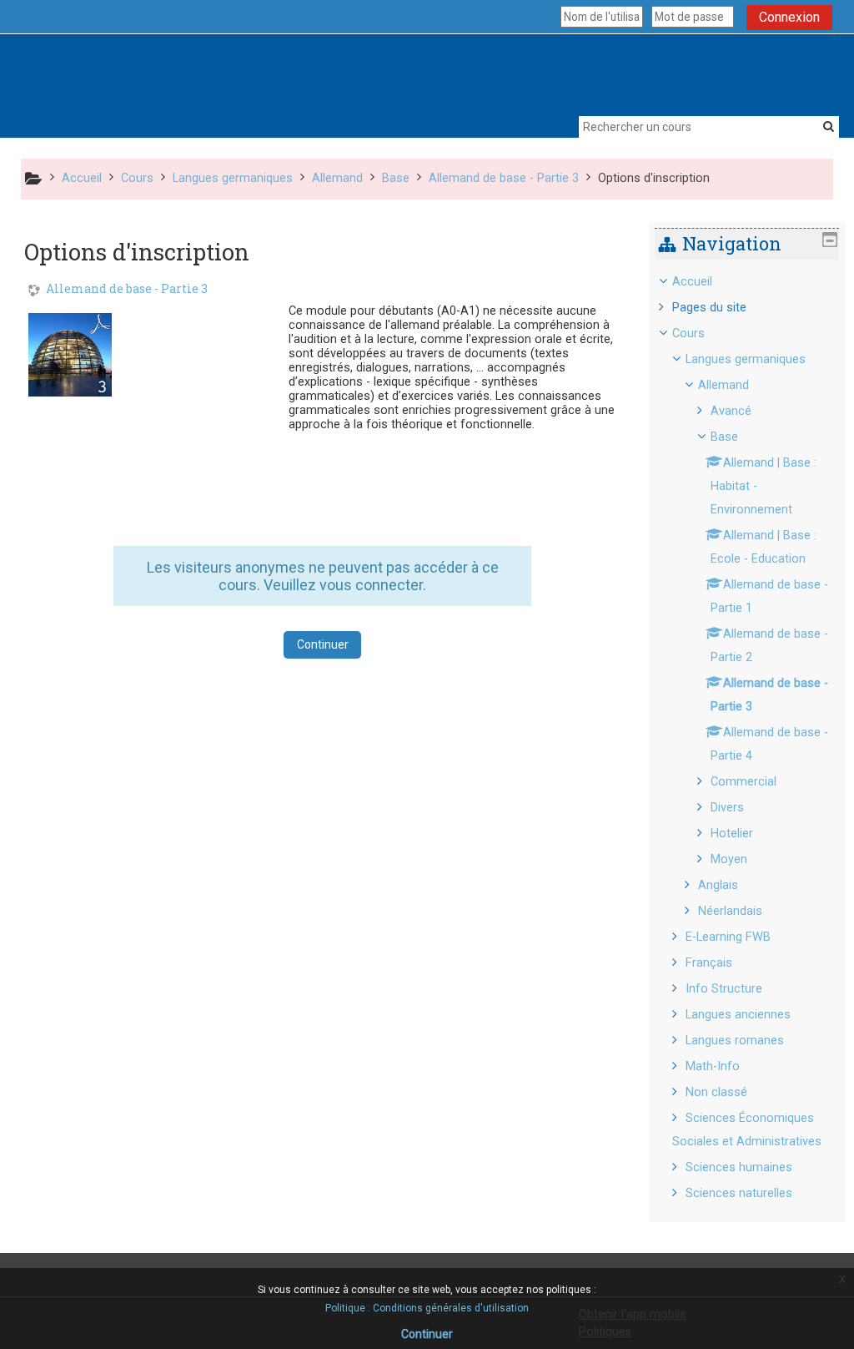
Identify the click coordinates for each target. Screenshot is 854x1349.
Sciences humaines (739, 1167)
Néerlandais (730, 911)
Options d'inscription (654, 178)
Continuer (323, 644)
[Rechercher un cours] (828, 126)
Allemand (723, 385)
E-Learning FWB (728, 937)
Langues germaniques (746, 359)
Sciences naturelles (739, 1193)
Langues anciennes (738, 1015)
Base (724, 437)
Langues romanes (735, 1040)
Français (709, 963)
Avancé (731, 411)
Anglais (718, 885)
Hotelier (732, 833)
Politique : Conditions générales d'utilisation (427, 1308)
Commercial (743, 782)
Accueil (692, 282)
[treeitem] (747, 737)
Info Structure (724, 989)
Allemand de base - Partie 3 (127, 289)
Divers (727, 808)
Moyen (729, 859)
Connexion (789, 17)
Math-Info (713, 1066)
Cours (688, 333)
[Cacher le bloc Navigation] (829, 239)
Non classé (716, 1092)
